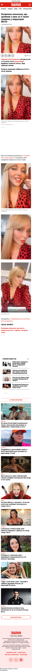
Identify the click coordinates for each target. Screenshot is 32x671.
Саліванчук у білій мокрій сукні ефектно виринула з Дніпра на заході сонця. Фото (15, 530)
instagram (8, 124)
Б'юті (20, 9)
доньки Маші (19, 61)
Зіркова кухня (27, 9)
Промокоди (23, 654)
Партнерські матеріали (11, 654)
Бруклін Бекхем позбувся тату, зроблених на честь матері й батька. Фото (15, 610)
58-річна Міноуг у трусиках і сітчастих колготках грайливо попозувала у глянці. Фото (15, 504)
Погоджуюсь (4, 670)
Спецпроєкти (22, 652)
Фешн (15, 9)
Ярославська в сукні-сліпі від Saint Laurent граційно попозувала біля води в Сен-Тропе (16, 478)
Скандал (10, 9)
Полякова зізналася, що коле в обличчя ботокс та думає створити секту (14, 330)
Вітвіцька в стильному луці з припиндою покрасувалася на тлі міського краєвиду (13, 557)
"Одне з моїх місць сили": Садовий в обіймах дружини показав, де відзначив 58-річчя (14, 583)
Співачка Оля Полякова (10, 59)
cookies (15, 668)
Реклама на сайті (11, 652)
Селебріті (3, 9)
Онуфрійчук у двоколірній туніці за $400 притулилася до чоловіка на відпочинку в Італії (14, 451)
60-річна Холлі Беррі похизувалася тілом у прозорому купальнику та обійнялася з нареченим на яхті (14, 425)
